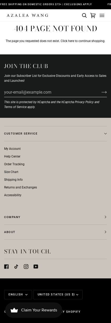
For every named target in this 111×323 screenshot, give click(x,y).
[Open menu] (101, 15)
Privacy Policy (84, 102)
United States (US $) (56, 294)
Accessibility (12, 195)
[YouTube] (36, 266)
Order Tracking (14, 164)
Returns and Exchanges (20, 187)
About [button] (9, 232)
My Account (12, 149)
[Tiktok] (16, 266)
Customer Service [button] (20, 133)
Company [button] (12, 217)
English (16, 294)
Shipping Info (13, 179)
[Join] (100, 92)
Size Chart (11, 172)
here (71, 41)
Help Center (12, 156)
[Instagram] (26, 266)
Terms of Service (15, 107)
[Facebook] (6, 266)
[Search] (84, 15)
